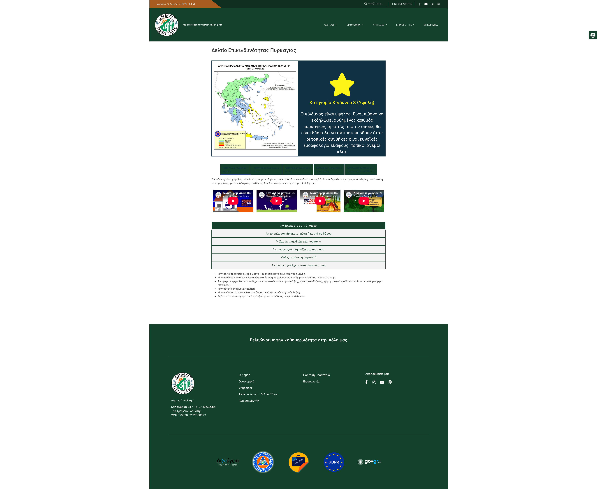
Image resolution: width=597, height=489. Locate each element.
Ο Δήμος (244, 375)
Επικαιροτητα (404, 24)
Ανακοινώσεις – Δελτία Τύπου (258, 394)
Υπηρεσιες (378, 24)
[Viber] (438, 4)
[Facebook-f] (419, 4)
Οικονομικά (246, 381)
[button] (593, 35)
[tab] (235, 169)
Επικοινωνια (431, 24)
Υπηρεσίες (246, 387)
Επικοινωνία (311, 381)
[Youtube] (426, 4)
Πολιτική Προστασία (316, 375)
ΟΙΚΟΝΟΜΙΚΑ (353, 24)
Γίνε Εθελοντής (249, 400)
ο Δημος (329, 24)
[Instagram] (432, 4)
